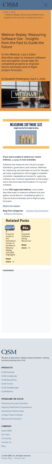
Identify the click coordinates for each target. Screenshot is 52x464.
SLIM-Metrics (7, 391)
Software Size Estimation (37, 210)
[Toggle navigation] (45, 5)
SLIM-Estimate (7, 372)
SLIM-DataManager (10, 387)
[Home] (10, 5)
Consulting (6, 438)
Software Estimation (13, 213)
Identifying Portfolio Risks (12, 411)
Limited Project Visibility (12, 414)
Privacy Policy (6, 458)
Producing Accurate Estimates (14, 403)
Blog (13, 11)
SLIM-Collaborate (9, 376)
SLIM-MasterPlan (9, 379)
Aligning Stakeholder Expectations (16, 407)
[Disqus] (26, 302)
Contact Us (6, 442)
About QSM (6, 430)
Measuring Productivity (11, 418)
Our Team (5, 434)
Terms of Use (19, 458)
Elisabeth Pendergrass (17, 78)
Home (5, 11)
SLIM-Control (7, 383)
